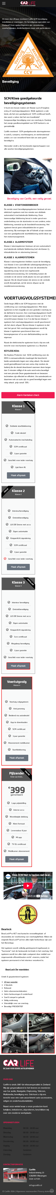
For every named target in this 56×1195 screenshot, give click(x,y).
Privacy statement (46, 1191)
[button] (28, 395)
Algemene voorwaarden (26, 1191)
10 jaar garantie (11, 982)
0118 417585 (34, 1179)
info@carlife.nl (35, 1185)
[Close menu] (3, 3)
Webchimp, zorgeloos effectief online (52, 1191)
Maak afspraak (18, 475)
